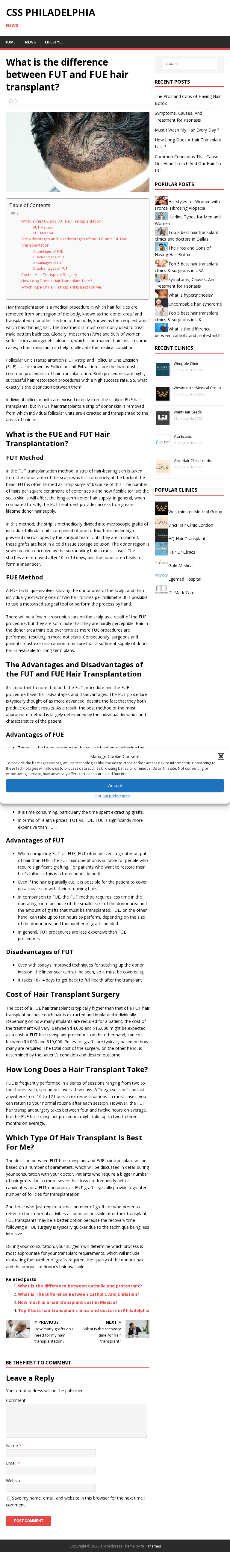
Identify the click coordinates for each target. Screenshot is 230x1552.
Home (10, 42)
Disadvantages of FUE (50, 257)
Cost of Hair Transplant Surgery (49, 274)
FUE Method (43, 233)
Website (14, 1480)
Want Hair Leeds (188, 412)
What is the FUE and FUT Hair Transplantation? (62, 221)
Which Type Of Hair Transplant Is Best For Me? (62, 287)
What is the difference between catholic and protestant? (80, 1286)
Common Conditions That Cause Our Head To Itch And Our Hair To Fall (188, 163)
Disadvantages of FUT (50, 268)
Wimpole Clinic (186, 363)
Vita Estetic (183, 436)
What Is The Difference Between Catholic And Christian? (78, 1294)
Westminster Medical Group (197, 387)
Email (12, 1463)
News (30, 42)
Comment (15, 1400)
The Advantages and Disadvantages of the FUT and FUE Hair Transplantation (74, 241)
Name (12, 1445)
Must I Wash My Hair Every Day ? (187, 130)
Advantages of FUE (48, 251)
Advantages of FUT (48, 262)
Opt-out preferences (112, 795)
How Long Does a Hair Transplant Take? (56, 280)
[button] (221, 756)
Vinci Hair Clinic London (194, 460)
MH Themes (151, 1546)
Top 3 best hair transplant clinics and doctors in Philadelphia (83, 1310)
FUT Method (43, 227)
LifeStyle (54, 42)
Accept (115, 785)
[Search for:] (189, 64)
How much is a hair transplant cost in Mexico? (67, 1302)
